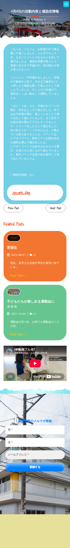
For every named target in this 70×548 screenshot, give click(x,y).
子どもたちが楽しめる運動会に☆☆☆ (31, 304)
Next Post (55, 208)
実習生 (12, 247)
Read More (16, 275)
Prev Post (13, 208)
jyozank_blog (21, 193)
